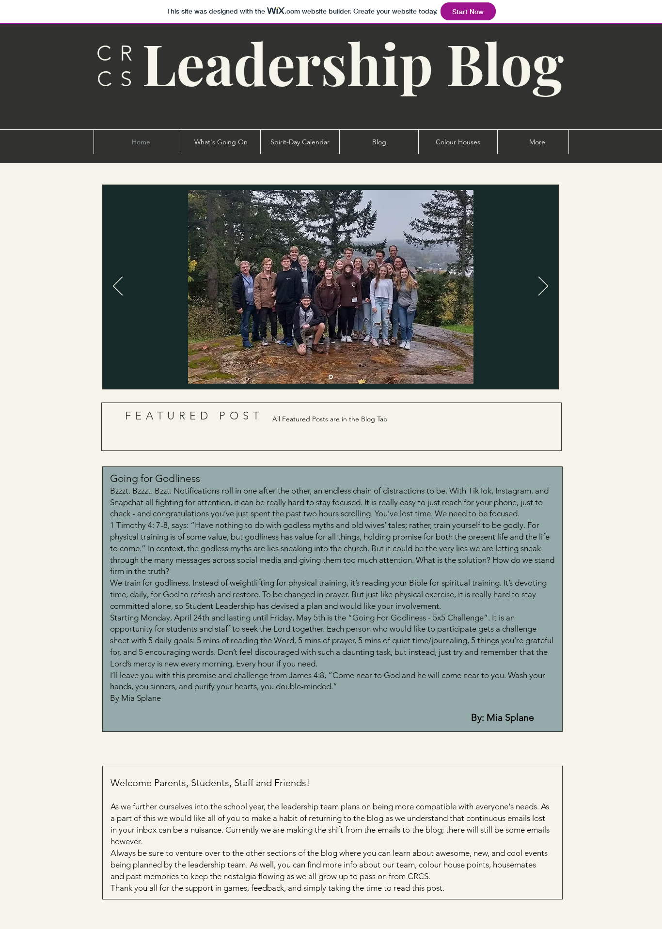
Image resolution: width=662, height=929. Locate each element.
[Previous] (118, 287)
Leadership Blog (353, 62)
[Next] (543, 287)
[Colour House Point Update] (331, 377)
